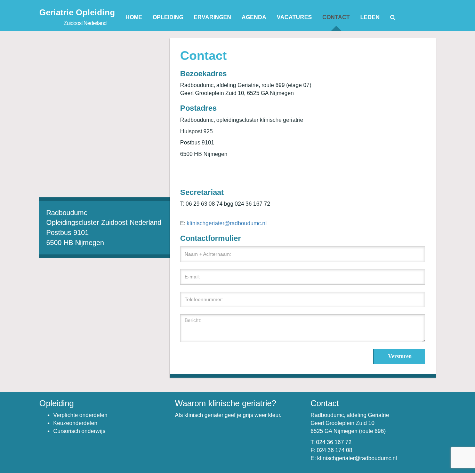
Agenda (254, 17)
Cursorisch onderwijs (79, 431)
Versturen (400, 356)
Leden (370, 17)
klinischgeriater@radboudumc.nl (227, 223)
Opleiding (168, 17)
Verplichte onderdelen (80, 415)
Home (134, 17)
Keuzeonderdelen (75, 423)
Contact (336, 17)
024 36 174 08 (334, 450)
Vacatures (294, 17)
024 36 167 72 (334, 442)
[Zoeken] (393, 17)
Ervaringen (212, 17)
